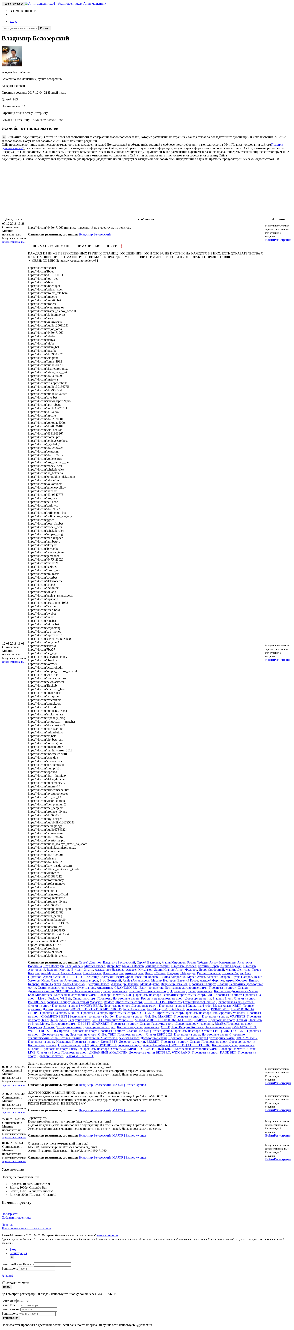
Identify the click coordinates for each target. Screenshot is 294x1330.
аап (113, 1027)
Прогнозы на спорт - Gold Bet (136, 1016)
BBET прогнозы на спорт (224, 994)
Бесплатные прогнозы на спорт (183, 994)
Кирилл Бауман (231, 966)
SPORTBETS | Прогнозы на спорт (160, 1013)
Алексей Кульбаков (139, 969)
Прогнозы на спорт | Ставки (208, 984)
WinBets (65, 998)
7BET (112, 1034)
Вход (13, 1249)
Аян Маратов (50, 973)
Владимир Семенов (174, 984)
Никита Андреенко (172, 976)
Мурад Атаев (196, 976)
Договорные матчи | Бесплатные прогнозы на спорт (148, 998)
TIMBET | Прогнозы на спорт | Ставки (220, 1020)
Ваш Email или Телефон (18, 1264)
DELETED (75, 976)
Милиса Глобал (94, 966)
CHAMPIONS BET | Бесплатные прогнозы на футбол (77, 1016)
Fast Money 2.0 (157, 1009)
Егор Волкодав (53, 966)
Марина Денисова (238, 969)
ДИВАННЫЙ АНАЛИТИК (108, 1052)
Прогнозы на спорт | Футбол (77, 1045)
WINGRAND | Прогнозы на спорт (195, 1052)
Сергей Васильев (148, 962)
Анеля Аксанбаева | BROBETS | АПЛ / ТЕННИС (176, 1045)
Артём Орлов (134, 973)
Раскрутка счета (79, 1020)
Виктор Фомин (155, 973)
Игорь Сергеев (51, 984)
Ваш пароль (10, 1268)
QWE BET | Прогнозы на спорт (120, 1045)
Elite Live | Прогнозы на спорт (189, 1009)
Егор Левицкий (110, 980)
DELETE (84, 1023)
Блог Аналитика (134, 1009)
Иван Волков (92, 973)
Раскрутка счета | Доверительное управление (182, 1023)
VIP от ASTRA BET (80, 1056)
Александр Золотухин (99, 976)
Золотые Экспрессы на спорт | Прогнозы (157, 991)
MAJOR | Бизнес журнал (155, 1031)
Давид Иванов (164, 969)
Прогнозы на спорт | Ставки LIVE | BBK (201, 1031)
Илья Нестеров (113, 973)
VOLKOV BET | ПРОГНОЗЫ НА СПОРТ (164, 1020)
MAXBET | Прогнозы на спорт (179, 1016)
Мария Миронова (174, 962)
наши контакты (107, 1235)
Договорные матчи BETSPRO (149, 1052)
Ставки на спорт (245, 998)
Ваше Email (10, 1305)
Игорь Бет (113, 966)
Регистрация (282, 239)
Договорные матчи (41, 991)
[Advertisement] (122, 189)
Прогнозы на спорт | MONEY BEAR (77, 1005)
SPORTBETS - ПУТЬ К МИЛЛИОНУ (96, 1009)
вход (13, 21)
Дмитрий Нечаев (97, 984)
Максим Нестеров (163, 980)
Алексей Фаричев (212, 980)
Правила (7, 1224)
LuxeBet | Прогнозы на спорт (87, 1013)
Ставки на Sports (48, 1052)
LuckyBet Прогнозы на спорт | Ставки (95, 1049)
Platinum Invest (222, 998)
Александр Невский (125, 984)
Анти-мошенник (94, 3)
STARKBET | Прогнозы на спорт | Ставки (121, 1023)
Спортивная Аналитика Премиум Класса (111, 1038)
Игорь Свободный (211, 969)
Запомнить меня (17, 1283)
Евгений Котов (187, 980)
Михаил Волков (133, 966)
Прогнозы (175, 1038)
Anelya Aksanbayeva (136, 980)
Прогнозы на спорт (117, 1005)
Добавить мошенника (16, 1217)
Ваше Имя (9, 1301)
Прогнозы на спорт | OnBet (88, 1034)
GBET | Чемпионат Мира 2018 (112, 1020)
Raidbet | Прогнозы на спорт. (123, 1002)
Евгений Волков (146, 976)
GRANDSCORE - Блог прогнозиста (139, 987)
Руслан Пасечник (209, 973)
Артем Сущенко (74, 984)
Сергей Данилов (90, 962)
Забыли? (7, 1275)
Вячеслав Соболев (183, 966)
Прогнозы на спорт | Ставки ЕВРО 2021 (144, 1034)
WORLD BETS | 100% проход (48, 1031)
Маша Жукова (149, 984)
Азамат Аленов (71, 973)
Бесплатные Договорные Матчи (236, 991)
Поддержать (10, 1214)
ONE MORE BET (244, 1027)
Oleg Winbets (74, 966)
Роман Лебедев (197, 962)
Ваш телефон (11, 1309)
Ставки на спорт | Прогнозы (92, 998)
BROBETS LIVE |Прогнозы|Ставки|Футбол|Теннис (179, 1002)
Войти (269, 239)
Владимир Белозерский (95, 234)
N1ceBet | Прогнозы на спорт (48, 1049)
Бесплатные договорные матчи (186, 987)
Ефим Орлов (125, 976)
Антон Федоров (186, 969)
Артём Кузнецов (54, 976)
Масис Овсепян (52, 980)
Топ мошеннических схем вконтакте (26, 1228)
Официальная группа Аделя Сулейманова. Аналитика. (75, 987)
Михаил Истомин (157, 966)
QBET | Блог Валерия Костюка (182, 1027)
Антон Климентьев (222, 962)
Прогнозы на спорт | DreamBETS (94, 1041)
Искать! (44, 28)
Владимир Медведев (181, 973)
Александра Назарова (109, 969)
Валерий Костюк (58, 969)
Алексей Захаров (218, 976)
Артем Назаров (241, 976)
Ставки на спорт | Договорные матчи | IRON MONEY (220, 1038)
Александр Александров (81, 980)
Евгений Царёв (208, 966)
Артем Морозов (236, 980)
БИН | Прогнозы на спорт (143, 994)
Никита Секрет (232, 973)
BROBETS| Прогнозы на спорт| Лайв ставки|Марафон (65, 1002)
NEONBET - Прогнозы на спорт (78, 991)
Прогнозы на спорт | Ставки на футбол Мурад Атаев (195, 1005)
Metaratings (63, 1041)
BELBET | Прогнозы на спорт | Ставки (173, 1041)
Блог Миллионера (40, 994)
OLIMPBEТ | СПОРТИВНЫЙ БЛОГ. (148, 1049)
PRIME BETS (220, 1009)
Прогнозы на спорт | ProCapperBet (208, 1013)
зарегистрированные (14, 241)
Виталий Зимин (82, 969)
